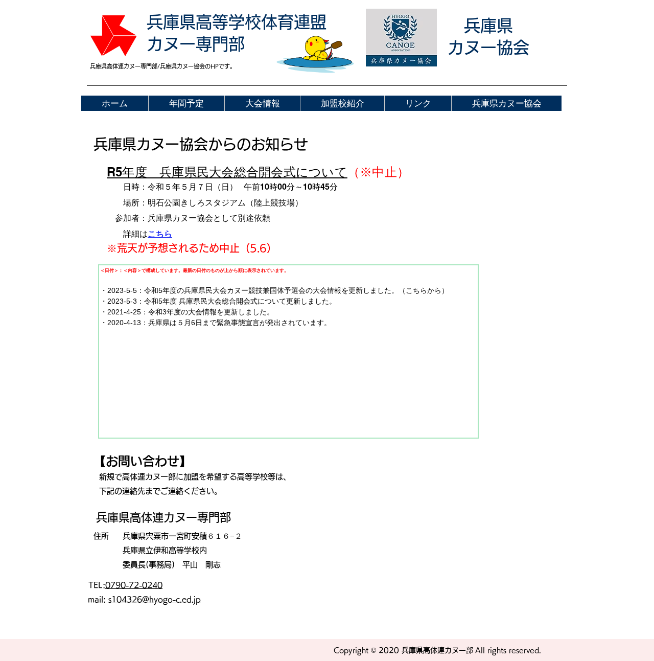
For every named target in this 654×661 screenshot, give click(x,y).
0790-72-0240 (133, 585)
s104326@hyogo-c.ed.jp (154, 599)
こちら (160, 234)
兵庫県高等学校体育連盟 (236, 22)
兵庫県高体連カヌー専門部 (163, 517)
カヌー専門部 (196, 44)
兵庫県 (488, 25)
